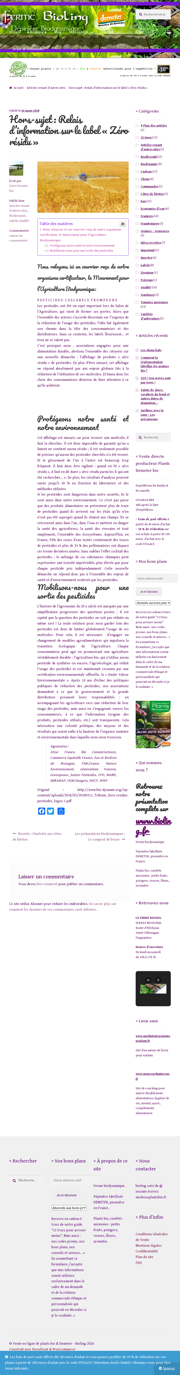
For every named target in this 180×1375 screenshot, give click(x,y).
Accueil (14, 32)
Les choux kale (151, 350)
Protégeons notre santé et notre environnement (82, 245)
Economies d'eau (153, 209)
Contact (107, 32)
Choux (145, 179)
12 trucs (146, 137)
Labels (13, 221)
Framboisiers (150, 223)
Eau (143, 201)
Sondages (148, 295)
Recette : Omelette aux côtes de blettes (37, 837)
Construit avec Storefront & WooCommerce (42, 1349)
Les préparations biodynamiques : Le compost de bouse (100, 837)
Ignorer (169, 1368)
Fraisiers (147, 216)
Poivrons (147, 280)
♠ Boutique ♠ (37, 32)
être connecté (47, 884)
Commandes (149, 186)
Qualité (24, 221)
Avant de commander (28, 49)
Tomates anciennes (154, 302)
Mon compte (78, 32)
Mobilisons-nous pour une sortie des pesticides (81, 250)
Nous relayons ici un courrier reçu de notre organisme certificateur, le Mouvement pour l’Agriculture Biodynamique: (80, 235)
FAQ (139, 1263)
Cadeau (146, 171)
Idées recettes (151, 243)
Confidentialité (147, 1251)
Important (148, 250)
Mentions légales (149, 1246)
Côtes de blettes (152, 194)
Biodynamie (17, 216)
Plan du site (144, 1257)
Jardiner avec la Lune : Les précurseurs (152, 415)
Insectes (146, 258)
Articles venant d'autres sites (46, 88)
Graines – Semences (155, 231)
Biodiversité (149, 157)
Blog (57, 32)
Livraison (147, 272)
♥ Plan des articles (154, 125)
